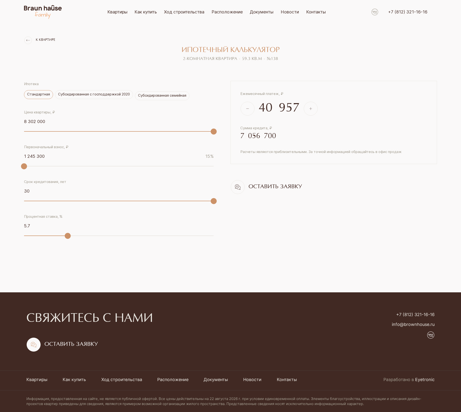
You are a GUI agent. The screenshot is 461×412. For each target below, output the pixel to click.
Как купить (145, 11)
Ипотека (31, 84)
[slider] (214, 132)
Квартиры (117, 11)
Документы (261, 11)
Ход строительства (184, 11)
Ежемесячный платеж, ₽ (261, 93)
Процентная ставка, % (43, 216)
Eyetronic (425, 379)
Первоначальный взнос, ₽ (46, 147)
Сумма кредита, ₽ (256, 128)
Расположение (227, 11)
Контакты (316, 11)
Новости (290, 11)
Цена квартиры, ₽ (39, 112)
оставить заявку (275, 187)
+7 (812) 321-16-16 (407, 11)
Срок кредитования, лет (45, 181)
